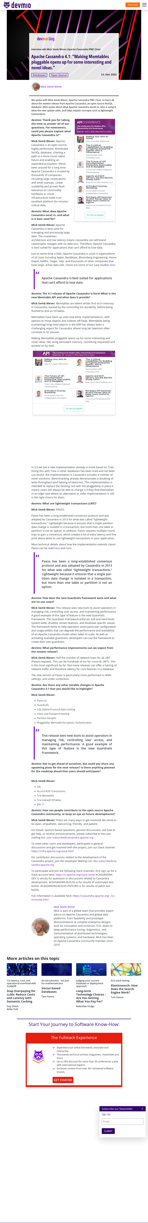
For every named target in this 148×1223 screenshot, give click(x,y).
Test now (133, 4)
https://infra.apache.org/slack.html (52, 851)
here (112, 265)
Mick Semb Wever (51, 86)
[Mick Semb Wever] (36, 86)
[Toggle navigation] (20, 5)
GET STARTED (63, 1080)
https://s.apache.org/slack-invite (75, 874)
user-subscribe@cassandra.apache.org (69, 837)
